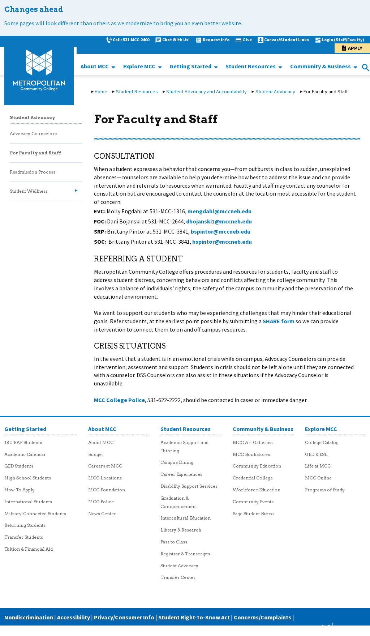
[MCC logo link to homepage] (39, 70)
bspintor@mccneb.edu (220, 231)
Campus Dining (176, 462)
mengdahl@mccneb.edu (219, 211)
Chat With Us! (176, 39)
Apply (355, 48)
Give (247, 39)
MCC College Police (119, 400)
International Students (28, 501)
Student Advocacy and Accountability (206, 91)
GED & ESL (316, 454)
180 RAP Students (23, 442)
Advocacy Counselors (33, 133)
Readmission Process (32, 172)
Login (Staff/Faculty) (343, 39)
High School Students (27, 478)
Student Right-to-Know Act (194, 617)
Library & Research (180, 530)
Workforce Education (256, 489)
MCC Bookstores (251, 454)
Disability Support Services (189, 486)
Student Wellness (29, 191)
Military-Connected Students (35, 513)
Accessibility (73, 617)
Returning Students (25, 525)
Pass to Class (173, 542)
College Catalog (322, 442)
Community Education (257, 466)
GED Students (18, 466)
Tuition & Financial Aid (28, 549)
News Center (102, 513)
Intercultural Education (185, 518)
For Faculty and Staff (35, 152)
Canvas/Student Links (286, 39)
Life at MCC (318, 466)
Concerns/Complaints (262, 617)
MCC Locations (105, 478)
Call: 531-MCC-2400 (131, 39)
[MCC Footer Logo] (338, 629)
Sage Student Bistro (253, 513)
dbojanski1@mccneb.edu (219, 221)
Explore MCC (139, 66)
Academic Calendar (25, 454)
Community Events (253, 501)
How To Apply (19, 489)
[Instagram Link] (307, 629)
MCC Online (318, 478)
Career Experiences (181, 474)
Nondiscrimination (28, 617)
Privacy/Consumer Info (124, 617)
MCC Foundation (106, 489)
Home (101, 91)
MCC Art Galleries (252, 442)
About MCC (95, 66)
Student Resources (251, 66)
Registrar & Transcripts (185, 553)
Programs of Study (325, 489)
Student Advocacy (275, 91)
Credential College (253, 478)
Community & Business (321, 66)
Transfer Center (177, 577)
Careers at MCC (105, 466)
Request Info (216, 39)
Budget (95, 454)
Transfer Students (23, 537)
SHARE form (278, 321)
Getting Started (190, 66)
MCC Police (101, 501)
